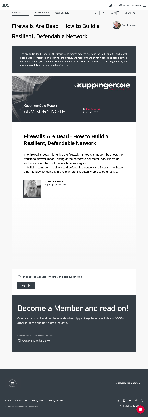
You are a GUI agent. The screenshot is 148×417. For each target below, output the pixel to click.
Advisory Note (42, 13)
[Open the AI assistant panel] (140, 409)
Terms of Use (21, 401)
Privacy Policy (38, 401)
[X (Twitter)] (142, 400)
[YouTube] (130, 400)
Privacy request (55, 401)
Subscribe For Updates (128, 383)
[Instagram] (124, 400)
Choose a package (32, 340)
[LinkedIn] (117, 400)
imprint (8, 401)
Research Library (20, 13)
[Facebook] (136, 400)
